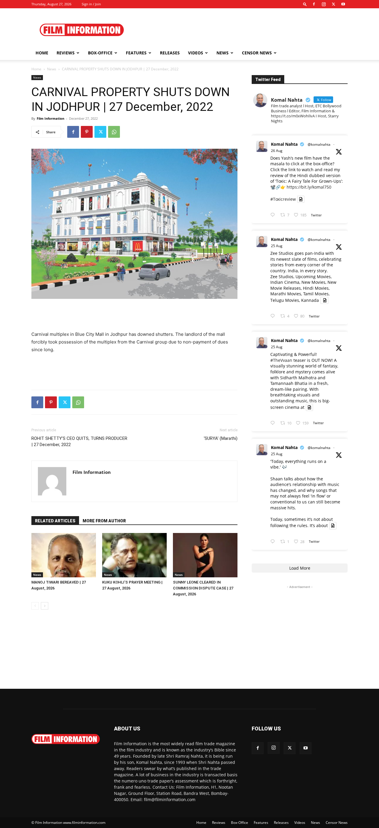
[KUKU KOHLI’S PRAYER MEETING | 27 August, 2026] (134, 555)
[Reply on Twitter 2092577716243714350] (274, 215)
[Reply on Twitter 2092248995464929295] (274, 423)
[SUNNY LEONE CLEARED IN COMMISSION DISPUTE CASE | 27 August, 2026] (205, 555)
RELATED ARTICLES (55, 520)
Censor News (257, 53)
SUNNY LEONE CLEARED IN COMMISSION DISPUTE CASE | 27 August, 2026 (203, 588)
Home (42, 53)
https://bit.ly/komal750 (309, 187)
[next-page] (44, 606)
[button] (305, 4)
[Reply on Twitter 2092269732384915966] (274, 316)
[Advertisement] (240, 30)
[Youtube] (343, 4)
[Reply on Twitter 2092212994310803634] (274, 541)
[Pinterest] (87, 132)
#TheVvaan (281, 360)
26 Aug (276, 150)
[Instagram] (323, 4)
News (222, 53)
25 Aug (276, 245)
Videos (195, 53)
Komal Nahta (284, 144)
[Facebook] (313, 4)
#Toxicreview (283, 199)
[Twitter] (333, 4)
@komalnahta (319, 144)
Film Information (50, 118)
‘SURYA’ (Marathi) (220, 438)
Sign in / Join (91, 4)
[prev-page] (35, 606)
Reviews (66, 53)
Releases (170, 53)
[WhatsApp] (114, 132)
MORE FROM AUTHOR (104, 520)
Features (136, 53)
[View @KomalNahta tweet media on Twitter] (300, 199)
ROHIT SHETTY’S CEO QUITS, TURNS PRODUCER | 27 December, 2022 (79, 441)
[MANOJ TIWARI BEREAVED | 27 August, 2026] (63, 555)
